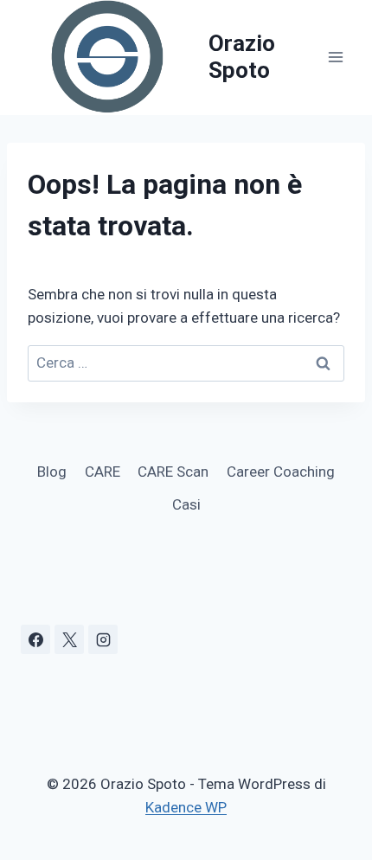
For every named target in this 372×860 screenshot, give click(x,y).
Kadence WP (186, 807)
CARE (102, 471)
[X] (69, 639)
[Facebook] (35, 639)
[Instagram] (103, 639)
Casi (186, 504)
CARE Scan (173, 471)
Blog (52, 471)
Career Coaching (281, 471)
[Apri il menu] (335, 57)
